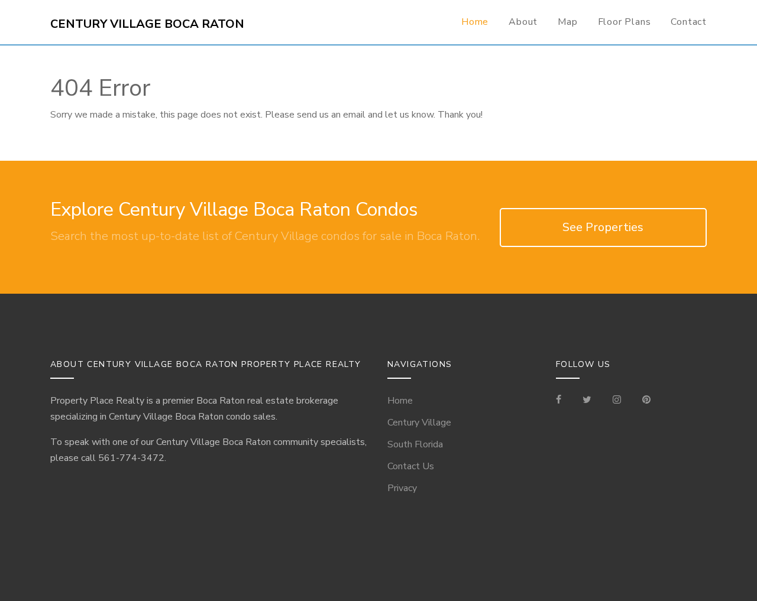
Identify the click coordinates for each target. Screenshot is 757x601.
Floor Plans (624, 21)
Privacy (402, 488)
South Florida (415, 444)
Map (567, 21)
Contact (689, 21)
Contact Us (410, 466)
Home (475, 21)
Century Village (419, 422)
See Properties (602, 227)
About (523, 21)
